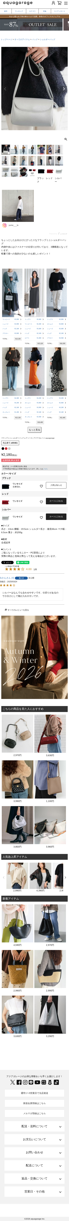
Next (64, 89)
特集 (44, 11)
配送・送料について (34, 1126)
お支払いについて (34, 1139)
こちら (45, 469)
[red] (6, 448)
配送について (34, 1165)
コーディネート (59, 11)
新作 (5, 11)
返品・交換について (34, 1178)
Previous (5, 89)
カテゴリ (32, 11)
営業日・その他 (34, 1191)
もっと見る (34, 429)
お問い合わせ (34, 1152)
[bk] (2, 448)
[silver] (9, 448)
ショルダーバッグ (47, 39)
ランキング (19, 11)
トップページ (6, 39)
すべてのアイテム (22, 39)
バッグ (35, 39)
